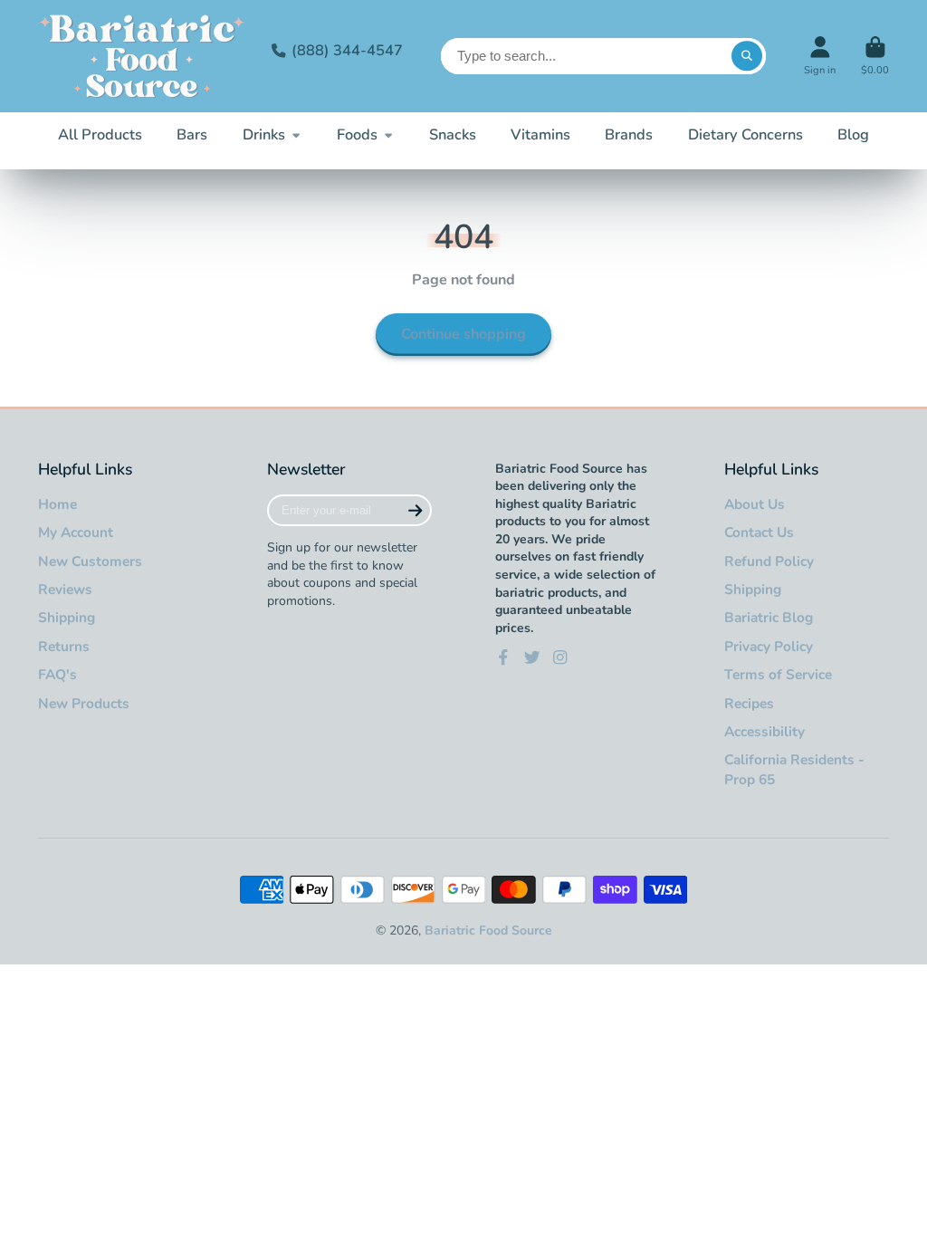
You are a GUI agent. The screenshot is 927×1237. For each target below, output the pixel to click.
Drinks (264, 134)
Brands (629, 134)
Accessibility (764, 731)
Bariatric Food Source (488, 930)
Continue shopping (463, 334)
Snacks (452, 134)
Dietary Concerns (745, 134)
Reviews (65, 589)
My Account (75, 532)
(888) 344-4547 (347, 50)
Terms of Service (778, 674)
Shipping (66, 617)
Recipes (749, 703)
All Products (100, 134)
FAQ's (57, 674)
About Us (754, 503)
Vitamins (540, 134)
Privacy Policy (768, 646)
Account (820, 55)
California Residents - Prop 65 (794, 769)
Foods (357, 134)
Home (57, 503)
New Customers (90, 561)
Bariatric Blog (768, 617)
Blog (853, 134)
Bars (192, 134)
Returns (64, 646)
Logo (142, 56)
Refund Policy (769, 561)
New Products (83, 703)
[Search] (746, 56)
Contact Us (759, 532)
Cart (875, 55)
